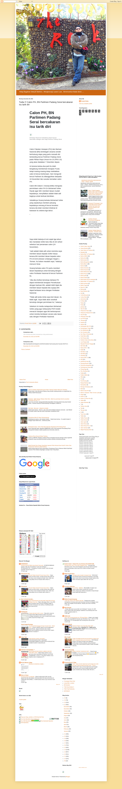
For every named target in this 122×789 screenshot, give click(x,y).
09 (65, 761)
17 (65, 743)
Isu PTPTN (83, 318)
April (65, 724)
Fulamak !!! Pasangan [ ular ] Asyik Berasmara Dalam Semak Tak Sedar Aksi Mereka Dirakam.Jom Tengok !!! (95, 206)
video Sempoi (84, 427)
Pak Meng (83, 353)
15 (65, 747)
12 (65, 754)
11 (65, 756)
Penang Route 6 (85, 363)
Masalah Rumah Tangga (87, 344)
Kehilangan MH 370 (86, 326)
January (66, 731)
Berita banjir (84, 260)
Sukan (82, 400)
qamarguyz (67, 691)
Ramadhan (83, 385)
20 (65, 736)
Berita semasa (84, 283)
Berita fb (83, 266)
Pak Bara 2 (83, 351)
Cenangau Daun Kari (69, 681)
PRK (82, 377)
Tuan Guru (83, 414)
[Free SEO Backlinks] (25, 721)
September (67, 713)
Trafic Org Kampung (69, 689)
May (65, 722)
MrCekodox (67, 685)
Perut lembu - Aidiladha (77, 587)
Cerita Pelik (84, 297)
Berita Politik (84, 277)
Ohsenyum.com (25, 573)
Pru (81, 379)
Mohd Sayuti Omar (70, 573)
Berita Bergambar (85, 262)
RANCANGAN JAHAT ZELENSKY (37, 638)
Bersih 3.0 (83, 287)
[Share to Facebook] (48, 323)
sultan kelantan (84, 402)
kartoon (82, 324)
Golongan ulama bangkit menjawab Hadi (81, 575)
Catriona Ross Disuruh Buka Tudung (37, 436)
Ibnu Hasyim (68, 607)
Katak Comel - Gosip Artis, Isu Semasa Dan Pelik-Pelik (79, 564)
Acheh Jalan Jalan (85, 246)
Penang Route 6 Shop (70, 662)
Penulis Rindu (84, 101)
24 (65, 700)
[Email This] (43, 323)
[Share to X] (47, 323)
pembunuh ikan (85, 361)
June (65, 720)
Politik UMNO (84, 375)
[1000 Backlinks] (23, 722)
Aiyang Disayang (69, 650)
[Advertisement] (46, 225)
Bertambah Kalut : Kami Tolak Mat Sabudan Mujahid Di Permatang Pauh (47, 426)
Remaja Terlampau (85, 387)
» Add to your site (35, 501)
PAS (82, 359)
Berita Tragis (84, 285)
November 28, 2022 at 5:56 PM (31, 336)
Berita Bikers (84, 264)
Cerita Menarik (84, 295)
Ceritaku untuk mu (70, 586)
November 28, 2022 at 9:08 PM (31, 346)
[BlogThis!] (45, 323)
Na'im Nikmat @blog (26, 662)
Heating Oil (23, 493)
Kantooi (83, 322)
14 (65, 749)
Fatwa (82, 303)
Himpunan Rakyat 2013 (87, 312)
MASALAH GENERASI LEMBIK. (36, 664)
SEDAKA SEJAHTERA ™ (28, 650)
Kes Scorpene (84, 332)
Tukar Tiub (24, 637)
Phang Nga (83, 369)
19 (65, 738)
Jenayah (83, 320)
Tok (81, 408)
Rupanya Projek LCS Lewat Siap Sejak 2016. (83, 625)
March (65, 726)
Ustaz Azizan (84, 420)
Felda (82, 305)
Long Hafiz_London (69, 683)
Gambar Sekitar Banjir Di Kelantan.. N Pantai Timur (95, 231)
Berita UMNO (84, 256)
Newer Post (23, 379)
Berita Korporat (84, 269)
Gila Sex (83, 308)
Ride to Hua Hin (85, 390)
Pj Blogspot (24, 611)
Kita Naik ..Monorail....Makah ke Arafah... (38, 408)
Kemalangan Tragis (86, 328)
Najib (82, 349)
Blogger (68, 776)
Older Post (70, 379)
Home (46, 379)
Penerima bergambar (86, 365)
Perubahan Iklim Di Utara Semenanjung (38, 417)
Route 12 (83, 396)
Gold (21, 495)
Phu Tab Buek (84, 371)
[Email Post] (40, 323)
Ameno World (68, 624)
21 (65, 734)
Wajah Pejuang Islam (86, 429)
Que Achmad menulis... (27, 599)
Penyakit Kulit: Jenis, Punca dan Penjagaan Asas (76, 565)
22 (65, 704)
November (67, 709)
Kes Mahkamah (85, 330)
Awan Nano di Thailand (87, 250)
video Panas (84, 424)
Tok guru (83, 410)
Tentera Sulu (84, 406)
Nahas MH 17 (84, 347)
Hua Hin (83, 314)
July (65, 718)
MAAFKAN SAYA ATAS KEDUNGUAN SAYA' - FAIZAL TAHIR (91, 181)
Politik (82, 373)
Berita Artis (83, 258)
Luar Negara (84, 342)
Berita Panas (84, 273)
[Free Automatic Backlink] (46, 721)
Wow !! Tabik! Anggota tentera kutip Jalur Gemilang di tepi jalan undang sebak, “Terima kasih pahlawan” (95, 192)
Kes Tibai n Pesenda (86, 334)
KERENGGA (24, 564)
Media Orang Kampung (71, 599)
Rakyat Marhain (85, 383)
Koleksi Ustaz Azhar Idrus (87, 340)
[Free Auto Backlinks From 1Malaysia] (29, 719)
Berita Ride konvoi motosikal (88, 279)
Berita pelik (83, 275)
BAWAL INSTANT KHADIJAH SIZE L (81, 651)
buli (81, 293)
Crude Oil (22, 487)
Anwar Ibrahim (84, 248)
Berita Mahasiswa (85, 271)
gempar (83, 307)
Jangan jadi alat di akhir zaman (36, 613)
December (67, 706)
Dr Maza (83, 301)
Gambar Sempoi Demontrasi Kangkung (94, 219)
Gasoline (22, 491)
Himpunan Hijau (85, 310)
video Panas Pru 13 (86, 425)
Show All (58, 684)
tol (81, 412)
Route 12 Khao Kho (86, 398)
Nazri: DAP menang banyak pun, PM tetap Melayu (76, 617)
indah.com (67, 616)
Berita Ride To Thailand (87, 254)
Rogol (82, 394)
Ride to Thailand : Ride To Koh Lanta (90, 392)
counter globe (22, 699)
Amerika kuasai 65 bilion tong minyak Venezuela (32, 565)
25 (65, 698)
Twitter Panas (84, 418)
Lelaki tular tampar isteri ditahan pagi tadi (74, 600)
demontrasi (83, 299)
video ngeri (83, 422)
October (66, 711)
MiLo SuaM (67, 637)
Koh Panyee (84, 338)
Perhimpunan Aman (86, 367)
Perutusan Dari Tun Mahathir (28, 676)
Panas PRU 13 (84, 357)
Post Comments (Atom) (32, 382)
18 (65, 740)
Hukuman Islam (85, 316)
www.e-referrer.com (83, 767)
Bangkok (83, 252)
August (66, 715)
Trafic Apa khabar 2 (69, 687)
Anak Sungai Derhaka (27, 624)
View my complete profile (85, 103)
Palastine (83, 355)
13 (65, 752)
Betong (82, 289)
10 (65, 758)
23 (65, 702)
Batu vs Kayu (24, 675)
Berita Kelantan (85, 268)
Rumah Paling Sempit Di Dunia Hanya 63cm (39, 575)
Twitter (82, 416)
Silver (21, 497)
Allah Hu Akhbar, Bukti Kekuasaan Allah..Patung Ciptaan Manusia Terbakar (47, 389)
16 (65, 745)
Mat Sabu (83, 345)
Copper (22, 499)
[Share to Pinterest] (50, 323)
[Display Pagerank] (55, 719)
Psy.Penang (84, 381)
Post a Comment (25, 349)
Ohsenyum (24, 586)
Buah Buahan (84, 291)
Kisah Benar (84, 336)
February (66, 729)
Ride (82, 388)
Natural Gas (23, 489)
